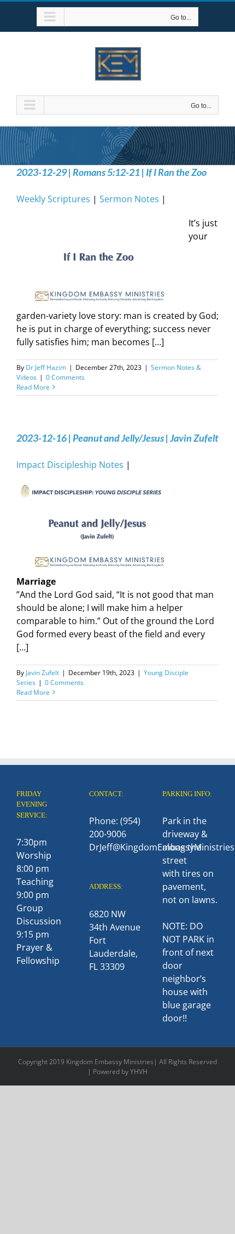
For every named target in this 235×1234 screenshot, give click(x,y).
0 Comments (65, 377)
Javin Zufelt (42, 672)
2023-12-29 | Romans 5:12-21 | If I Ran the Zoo (111, 172)
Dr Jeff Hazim (46, 367)
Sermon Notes (129, 199)
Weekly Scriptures (53, 199)
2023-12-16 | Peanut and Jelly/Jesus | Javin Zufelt (117, 438)
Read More (33, 387)
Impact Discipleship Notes (70, 465)
